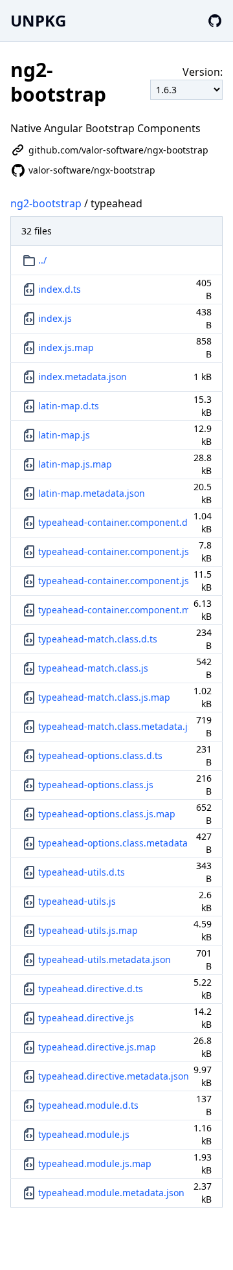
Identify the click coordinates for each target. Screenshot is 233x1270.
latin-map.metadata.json (91, 493)
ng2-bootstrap (46, 203)
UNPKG (38, 20)
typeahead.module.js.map (94, 1163)
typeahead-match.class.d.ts (97, 639)
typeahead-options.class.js (95, 784)
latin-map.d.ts (68, 406)
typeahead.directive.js (86, 1018)
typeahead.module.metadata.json (111, 1192)
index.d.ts (59, 289)
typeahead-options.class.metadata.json (113, 843)
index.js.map (66, 347)
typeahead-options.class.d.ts (100, 755)
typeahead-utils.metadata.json (104, 959)
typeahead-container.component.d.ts (113, 522)
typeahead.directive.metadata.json (113, 1076)
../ (42, 260)
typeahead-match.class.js (93, 668)
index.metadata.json (82, 376)
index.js (55, 318)
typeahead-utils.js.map (88, 930)
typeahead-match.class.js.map (104, 697)
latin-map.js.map (75, 464)
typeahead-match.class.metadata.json (113, 726)
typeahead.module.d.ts (88, 1105)
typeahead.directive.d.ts (90, 988)
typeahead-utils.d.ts (81, 872)
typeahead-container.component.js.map (113, 580)
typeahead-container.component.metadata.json (113, 610)
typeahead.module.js (83, 1134)
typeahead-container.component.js (113, 551)
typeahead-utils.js (77, 901)
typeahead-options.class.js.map (106, 814)
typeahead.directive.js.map (97, 1047)
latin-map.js (64, 435)
